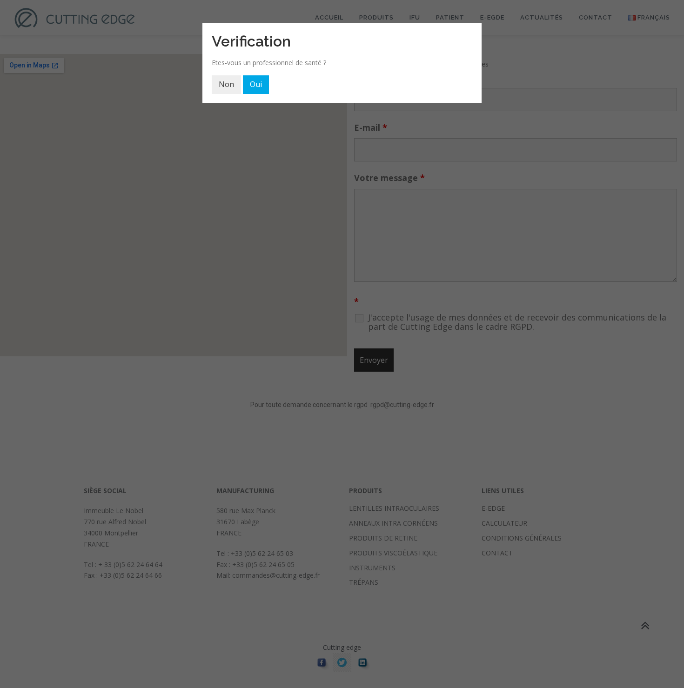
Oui (256, 84)
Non (226, 84)
